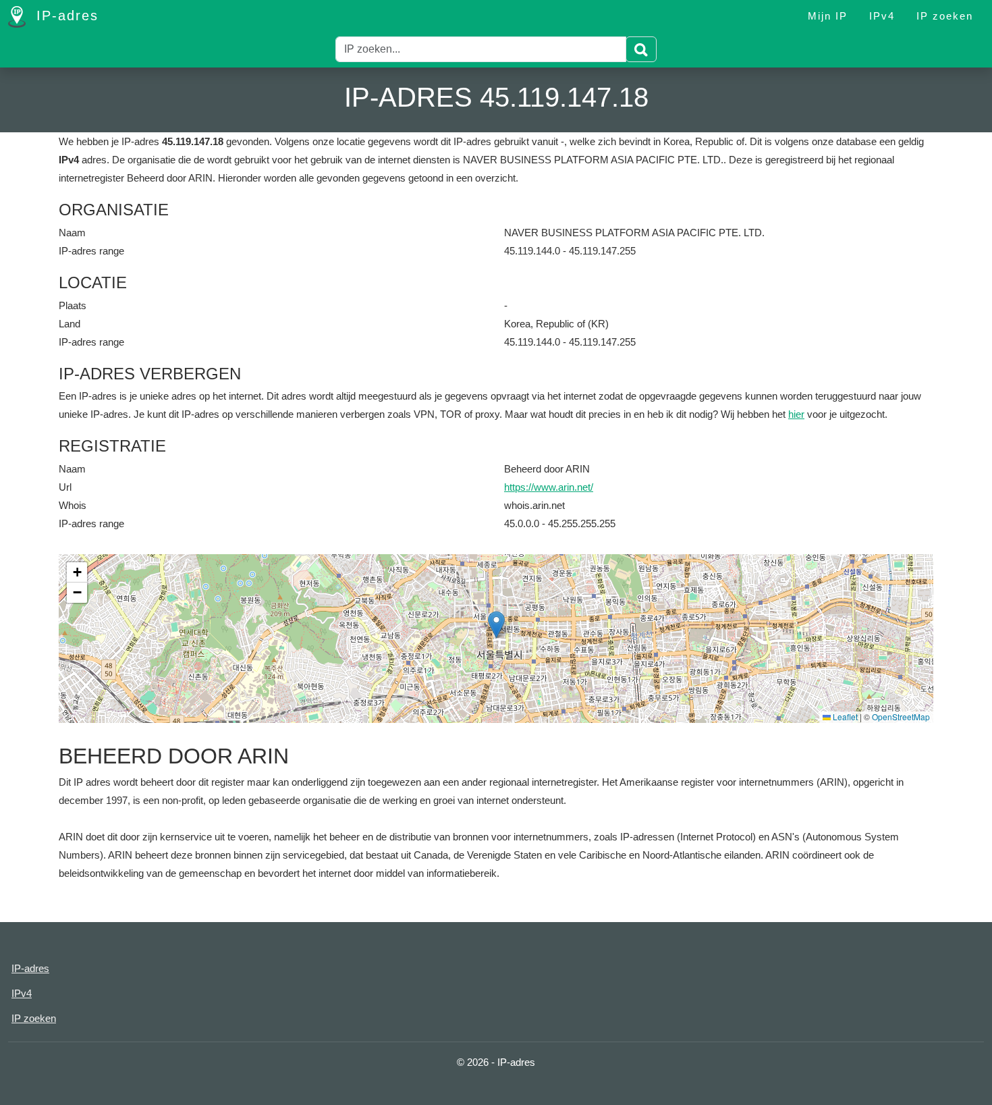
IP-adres (65, 15)
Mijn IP (828, 16)
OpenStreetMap (901, 716)
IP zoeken (944, 16)
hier (796, 414)
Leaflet (844, 716)
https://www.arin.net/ (548, 487)
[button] (496, 625)
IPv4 (882, 16)
